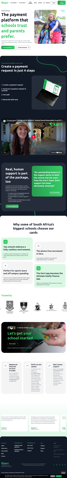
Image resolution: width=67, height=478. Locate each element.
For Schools (17, 442)
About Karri (4, 448)
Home (2, 445)
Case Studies (30, 3)
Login (53, 2)
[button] (14, 2)
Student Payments (22, 47)
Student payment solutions (18, 450)
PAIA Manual (57, 456)
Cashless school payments (18, 446)
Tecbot (22, 472)
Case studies (4, 451)
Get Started (62, 3)
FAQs (42, 451)
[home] (4, 3)
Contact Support (11, 206)
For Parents (30, 442)
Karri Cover (30, 448)
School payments (7, 47)
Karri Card (30, 445)
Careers (3, 456)
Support (48, 2)
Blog (35, 2)
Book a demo (12, 343)
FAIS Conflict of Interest (59, 454)
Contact (40, 2)
